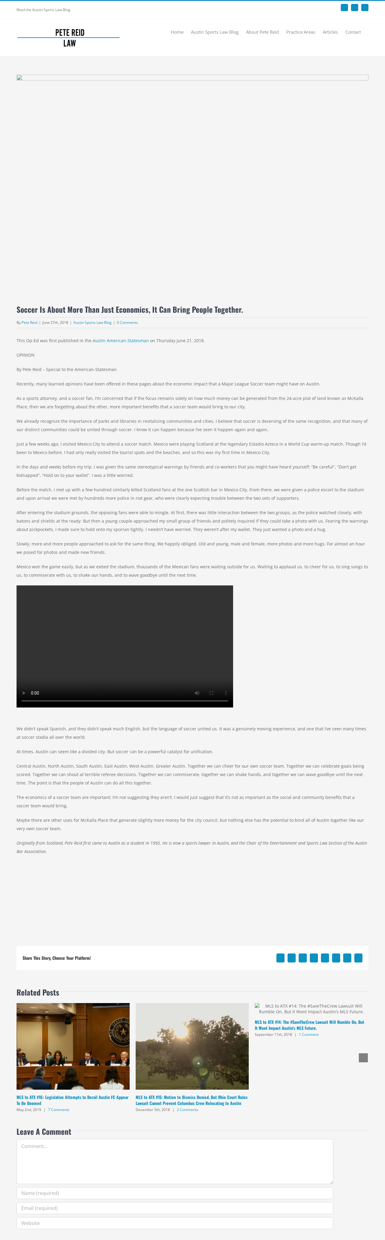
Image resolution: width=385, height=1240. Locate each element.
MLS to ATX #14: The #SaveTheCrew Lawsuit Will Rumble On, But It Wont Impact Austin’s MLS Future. (309, 1025)
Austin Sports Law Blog (92, 322)
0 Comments (127, 322)
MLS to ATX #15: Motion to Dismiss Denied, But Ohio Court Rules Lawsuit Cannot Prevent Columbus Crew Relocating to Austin (192, 1100)
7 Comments (58, 1109)
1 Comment (309, 1034)
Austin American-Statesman (121, 340)
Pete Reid (29, 322)
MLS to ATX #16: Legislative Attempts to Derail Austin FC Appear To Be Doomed (72, 1100)
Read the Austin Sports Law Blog (43, 9)
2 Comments (187, 1109)
